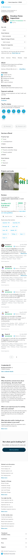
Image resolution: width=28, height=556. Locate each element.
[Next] (16, 357)
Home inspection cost (6, 466)
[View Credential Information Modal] (9, 365)
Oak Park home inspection (7, 519)
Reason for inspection (7, 45)
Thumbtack (3, 10)
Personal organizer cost (6, 470)
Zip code (3, 27)
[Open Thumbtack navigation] (3, 2)
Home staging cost (5, 468)
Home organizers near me (7, 502)
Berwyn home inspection (7, 521)
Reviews (20, 57)
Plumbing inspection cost (7, 473)
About (2, 57)
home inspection (12, 10)
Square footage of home (7, 39)
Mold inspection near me (7, 506)
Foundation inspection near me (8, 509)
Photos (14, 57)
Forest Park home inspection (7, 523)
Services (8, 57)
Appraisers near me (5, 504)
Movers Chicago (5, 483)
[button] (5, 19)
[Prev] (11, 357)
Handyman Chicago (5, 485)
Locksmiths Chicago (5, 487)
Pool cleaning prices (5, 475)
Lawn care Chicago (5, 490)
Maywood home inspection (7, 526)
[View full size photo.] (10, 181)
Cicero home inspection (6, 517)
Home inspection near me (7, 500)
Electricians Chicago (6, 492)
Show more (4, 478)
